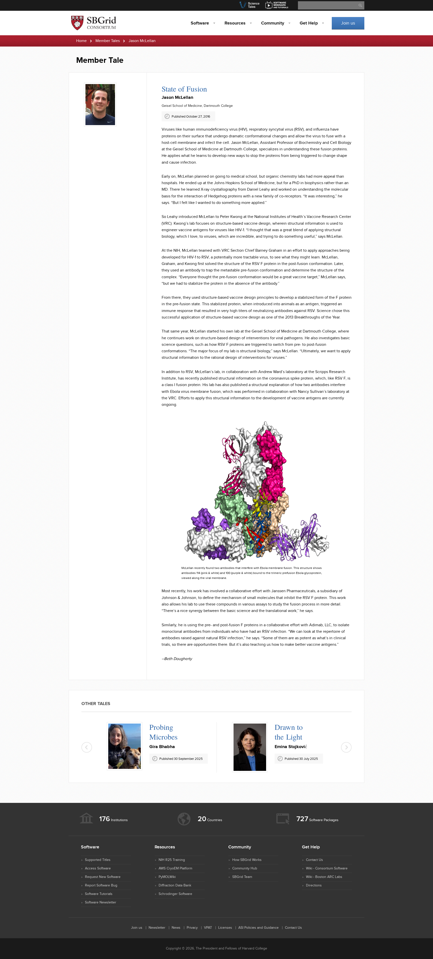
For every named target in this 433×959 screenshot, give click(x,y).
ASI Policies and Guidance (258, 928)
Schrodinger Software (175, 894)
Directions (314, 885)
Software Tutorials (99, 894)
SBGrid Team (242, 877)
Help (309, 23)
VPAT (208, 928)
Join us (348, 23)
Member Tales (107, 41)
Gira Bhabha (162, 747)
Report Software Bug (101, 885)
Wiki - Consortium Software (327, 868)
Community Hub (244, 868)
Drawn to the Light (289, 732)
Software (200, 23)
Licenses (225, 928)
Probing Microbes (163, 732)
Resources (235, 23)
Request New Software (103, 877)
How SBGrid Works (247, 860)
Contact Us (314, 860)
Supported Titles (98, 860)
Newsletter (157, 928)
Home (81, 41)
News (176, 928)
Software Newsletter (100, 902)
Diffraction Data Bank (175, 885)
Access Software (98, 868)
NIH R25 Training (172, 860)
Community (272, 23)
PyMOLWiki (167, 877)
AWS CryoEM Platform (175, 868)
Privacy (192, 928)
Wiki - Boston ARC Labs (324, 877)
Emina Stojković (291, 747)
